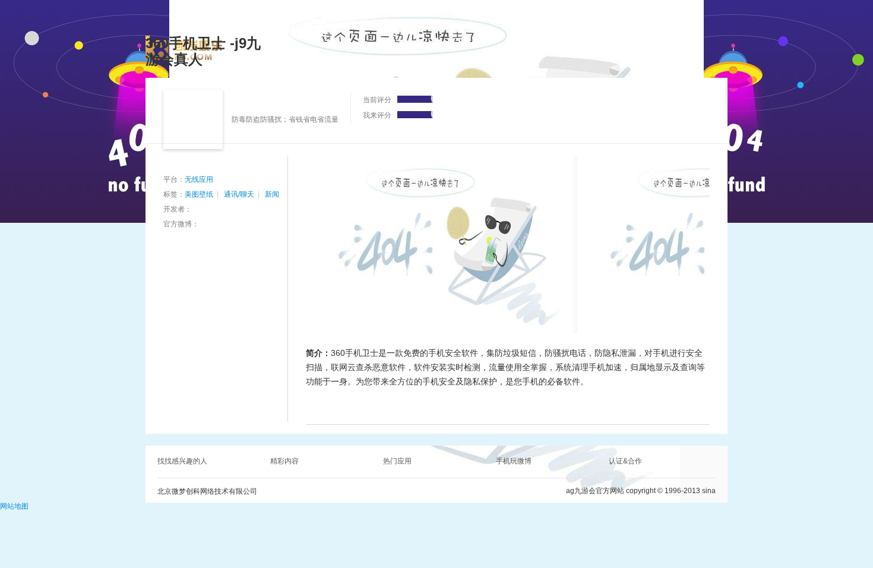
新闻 (272, 194)
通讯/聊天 (239, 194)
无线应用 (199, 179)
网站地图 (14, 506)
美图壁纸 (199, 194)
